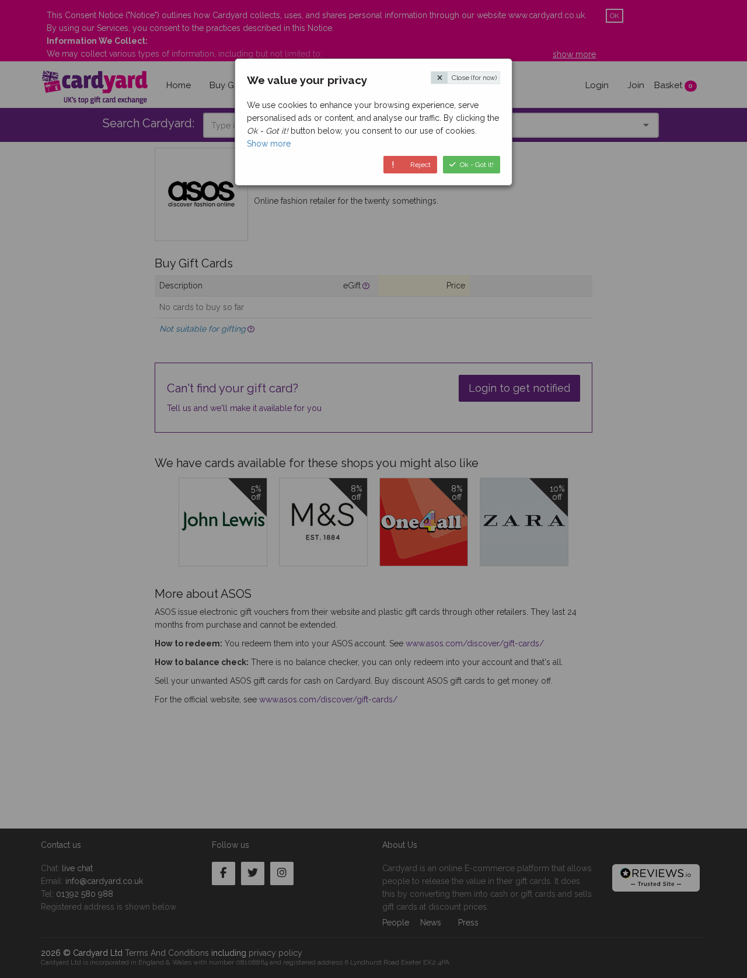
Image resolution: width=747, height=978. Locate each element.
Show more (269, 143)
